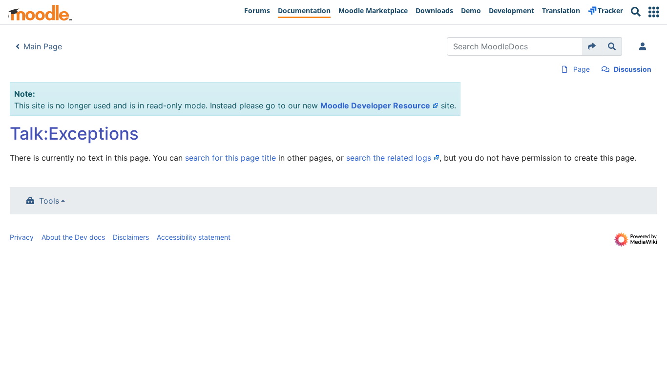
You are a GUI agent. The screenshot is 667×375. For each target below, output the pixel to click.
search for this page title (230, 158)
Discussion (632, 69)
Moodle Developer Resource (375, 105)
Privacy (22, 237)
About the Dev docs (73, 237)
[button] (654, 11)
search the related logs (388, 158)
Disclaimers (131, 237)
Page (581, 69)
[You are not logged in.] (644, 46)
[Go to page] (592, 46)
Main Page (42, 46)
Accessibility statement (193, 237)
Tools (49, 201)
